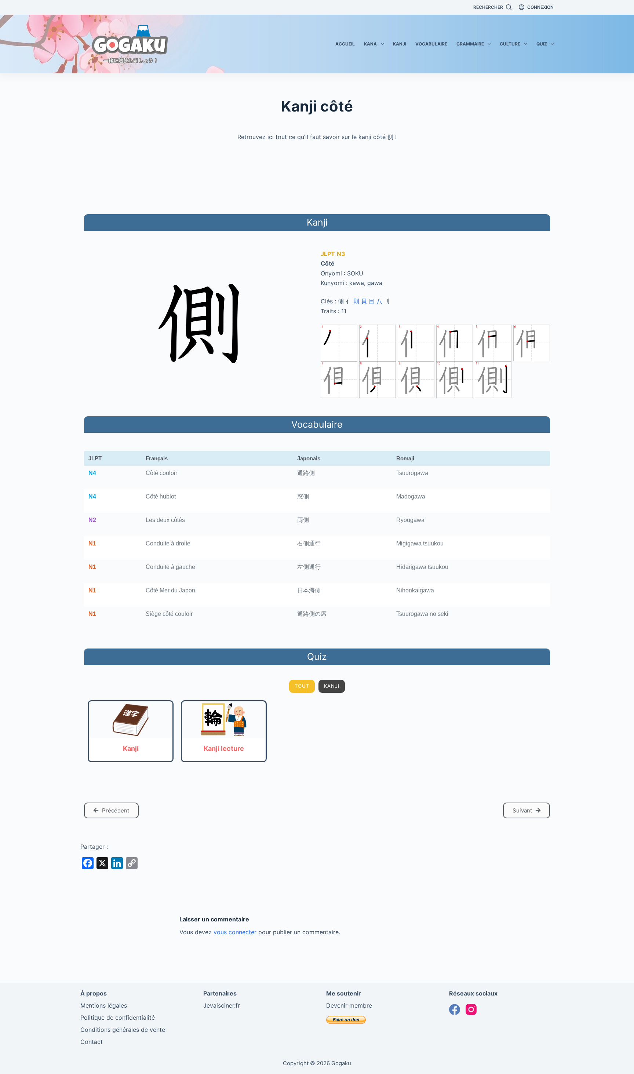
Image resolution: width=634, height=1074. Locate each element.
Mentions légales (103, 1005)
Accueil (345, 44)
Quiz (541, 44)
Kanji (399, 44)
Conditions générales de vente (122, 1029)
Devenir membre (349, 1005)
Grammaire (470, 44)
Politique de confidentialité (117, 1017)
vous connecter (235, 932)
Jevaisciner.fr (221, 1005)
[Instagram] (471, 1009)
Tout (302, 686)
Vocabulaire (431, 44)
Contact (91, 1041)
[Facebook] (454, 1009)
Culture (510, 44)
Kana (370, 44)
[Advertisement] (317, 176)
